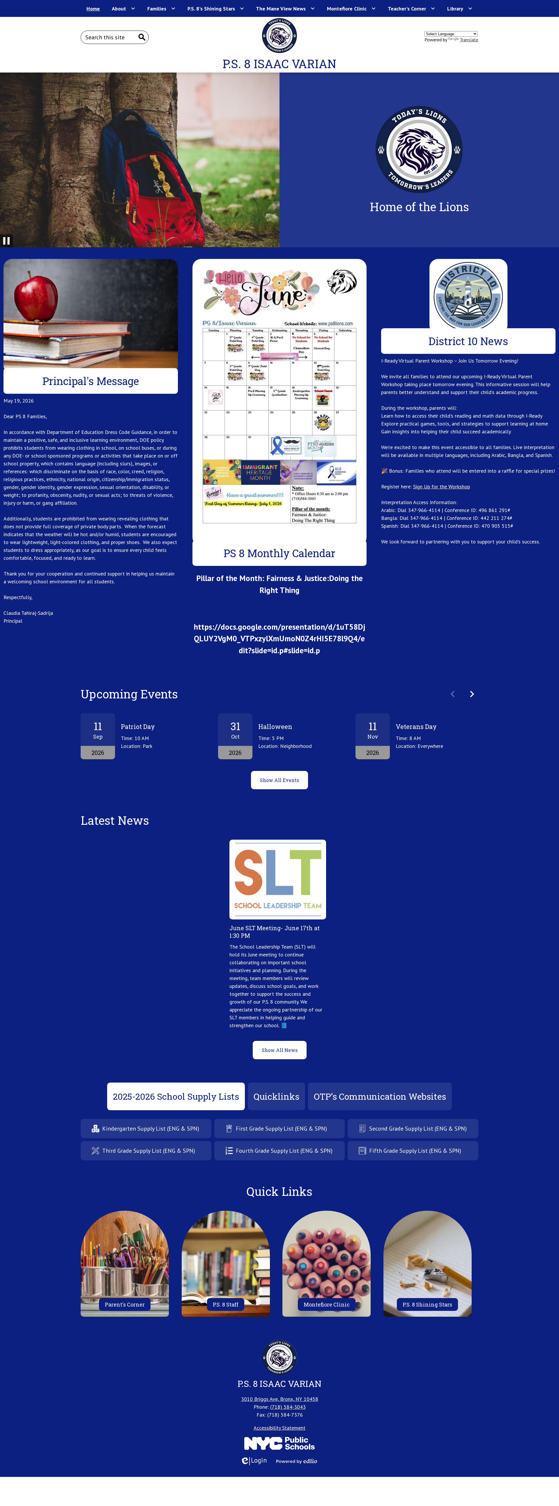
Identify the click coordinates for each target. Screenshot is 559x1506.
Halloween (275, 726)
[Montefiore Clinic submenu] (351, 8)
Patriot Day (138, 726)
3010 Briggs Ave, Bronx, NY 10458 (279, 1399)
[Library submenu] (460, 8)
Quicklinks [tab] (276, 1096)
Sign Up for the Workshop (441, 486)
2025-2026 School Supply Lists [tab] (176, 1096)
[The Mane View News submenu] (285, 8)
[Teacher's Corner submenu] (411, 8)
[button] (472, 694)
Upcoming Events (129, 694)
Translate (469, 40)
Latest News (115, 820)
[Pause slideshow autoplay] (6, 240)
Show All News (280, 1050)
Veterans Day (416, 726)
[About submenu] (123, 8)
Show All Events (279, 780)
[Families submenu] (161, 8)
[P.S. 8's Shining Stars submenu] (216, 8)
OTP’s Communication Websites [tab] (380, 1096)
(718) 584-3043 (288, 1406)
